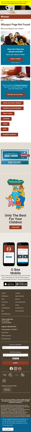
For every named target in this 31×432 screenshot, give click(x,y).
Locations (17, 293)
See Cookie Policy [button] (8, 425)
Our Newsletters (6, 308)
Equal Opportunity (6, 338)
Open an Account (19, 296)
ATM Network (5, 296)
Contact (4, 293)
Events (3, 305)
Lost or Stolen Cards (20, 302)
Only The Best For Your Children (15, 218)
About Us (17, 299)
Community (4, 302)
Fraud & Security (19, 308)
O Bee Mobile (15, 269)
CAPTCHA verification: (15, 352)
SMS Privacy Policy (6, 335)
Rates (3, 299)
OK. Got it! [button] (8, 429)
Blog (3, 311)
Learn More (15, 227)
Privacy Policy (5, 332)
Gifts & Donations (19, 311)
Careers (17, 305)
